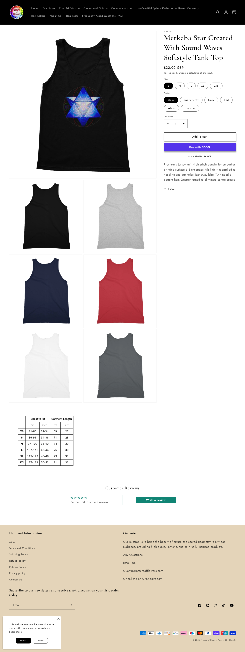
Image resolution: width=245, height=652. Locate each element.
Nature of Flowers (209, 640)
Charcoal (190, 108)
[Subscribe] (71, 605)
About (12, 542)
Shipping (183, 72)
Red (226, 100)
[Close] (58, 618)
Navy (211, 100)
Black (171, 100)
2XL (216, 86)
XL (202, 86)
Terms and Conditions (22, 548)
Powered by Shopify (227, 640)
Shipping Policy (18, 554)
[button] (69, 8)
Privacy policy (17, 573)
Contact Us (15, 579)
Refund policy (17, 561)
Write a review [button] (156, 500)
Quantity (168, 116)
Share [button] (171, 189)
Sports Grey (191, 100)
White (171, 108)
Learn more (15, 631)
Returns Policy (17, 567)
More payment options (199, 155)
